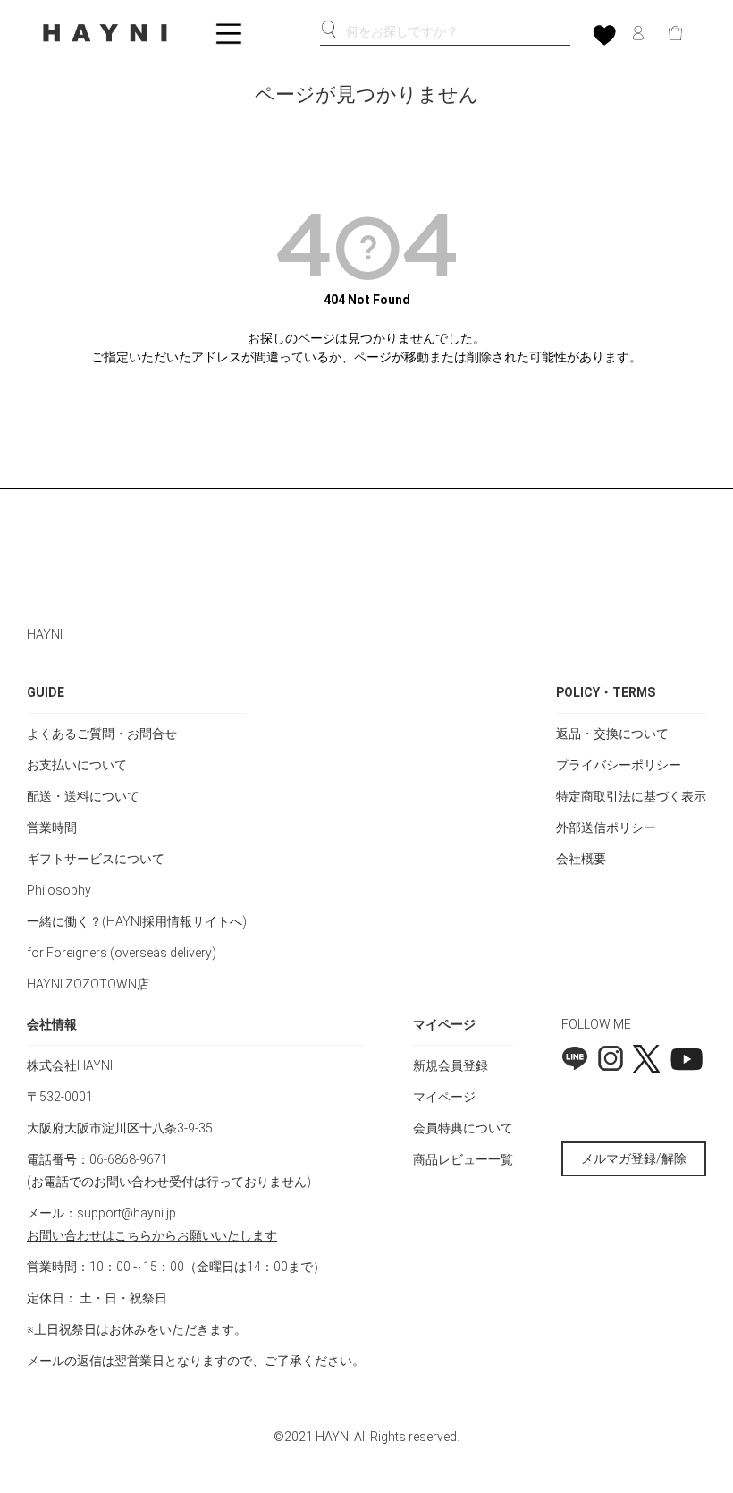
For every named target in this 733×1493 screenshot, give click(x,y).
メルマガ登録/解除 (634, 1158)
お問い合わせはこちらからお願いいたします (152, 1235)
